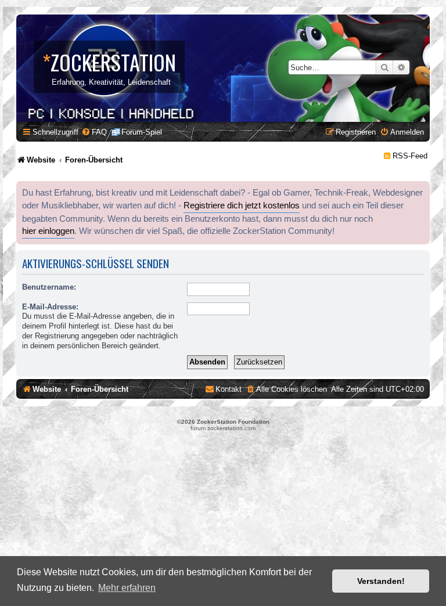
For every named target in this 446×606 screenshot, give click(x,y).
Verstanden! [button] (381, 581)
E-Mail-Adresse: (50, 306)
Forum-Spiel (141, 132)
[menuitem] (94, 132)
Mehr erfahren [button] (127, 588)
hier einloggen (48, 231)
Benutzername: (49, 287)
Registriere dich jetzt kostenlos (242, 205)
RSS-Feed (410, 156)
